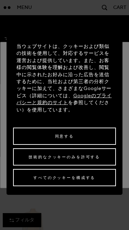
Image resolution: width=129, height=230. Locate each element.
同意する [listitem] (64, 136)
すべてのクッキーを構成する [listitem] (64, 177)
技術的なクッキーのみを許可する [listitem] (64, 157)
